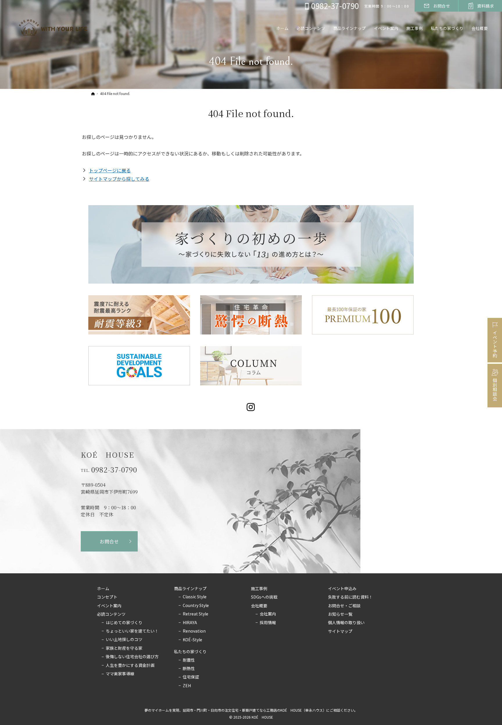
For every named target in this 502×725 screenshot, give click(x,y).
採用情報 (268, 622)
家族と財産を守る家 (124, 648)
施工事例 (259, 588)
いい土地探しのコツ (124, 639)
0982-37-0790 (114, 469)
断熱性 (189, 668)
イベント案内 (109, 605)
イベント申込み (342, 588)
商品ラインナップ (190, 588)
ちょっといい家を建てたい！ (132, 631)
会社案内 (268, 614)
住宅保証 (191, 677)
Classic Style (195, 596)
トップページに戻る (110, 170)
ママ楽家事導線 (120, 673)
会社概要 (259, 605)
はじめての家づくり (124, 622)
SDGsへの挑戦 (264, 597)
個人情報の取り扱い (346, 622)
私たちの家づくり (190, 651)
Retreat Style (195, 614)
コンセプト (107, 597)
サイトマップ (340, 631)
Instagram (251, 407)
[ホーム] (93, 93)
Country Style (196, 605)
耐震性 (189, 660)
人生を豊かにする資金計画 (130, 665)
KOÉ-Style (192, 639)
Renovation (194, 631)
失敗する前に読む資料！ (350, 597)
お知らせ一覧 (340, 614)
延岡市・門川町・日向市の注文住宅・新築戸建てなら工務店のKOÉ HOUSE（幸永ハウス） (254, 710)
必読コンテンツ (111, 614)
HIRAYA (190, 622)
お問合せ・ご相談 (344, 605)
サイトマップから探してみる (119, 178)
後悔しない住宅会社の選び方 (132, 656)
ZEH (187, 685)
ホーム (103, 588)
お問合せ (109, 541)
